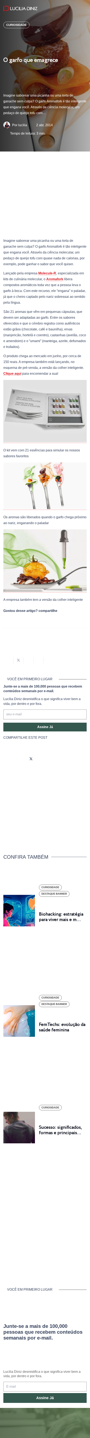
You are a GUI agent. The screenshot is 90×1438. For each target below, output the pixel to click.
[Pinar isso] (38, 660)
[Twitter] (31, 759)
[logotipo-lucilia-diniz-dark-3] (20, 8)
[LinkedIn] (54, 759)
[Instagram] (7, 759)
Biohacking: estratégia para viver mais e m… (61, 917)
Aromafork (54, 279)
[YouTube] (43, 759)
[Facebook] (19, 759)
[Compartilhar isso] (8, 660)
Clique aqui (12, 373)
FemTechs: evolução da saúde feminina (62, 1027)
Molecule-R (47, 273)
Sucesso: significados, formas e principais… (60, 1130)
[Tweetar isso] (18, 660)
